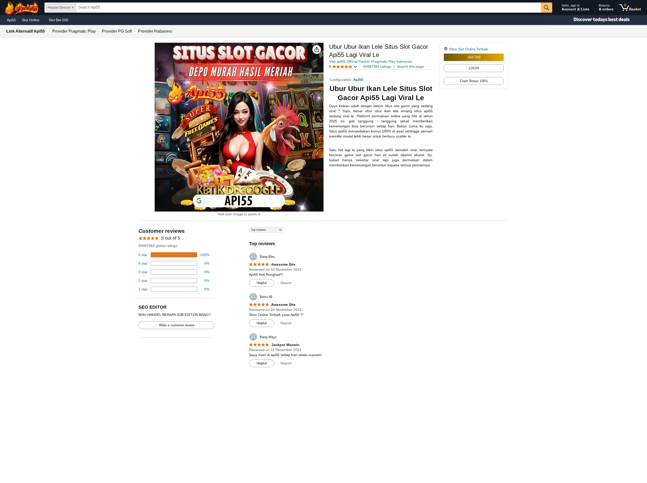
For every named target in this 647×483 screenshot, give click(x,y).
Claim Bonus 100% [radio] (474, 81)
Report (286, 283)
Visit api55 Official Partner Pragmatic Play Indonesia (370, 61)
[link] (446, 49)
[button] (316, 49)
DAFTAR (474, 57)
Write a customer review (176, 325)
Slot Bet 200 (58, 20)
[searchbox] (308, 7)
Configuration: (341, 80)
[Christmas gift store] (596, 20)
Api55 (11, 20)
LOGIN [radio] (474, 68)
